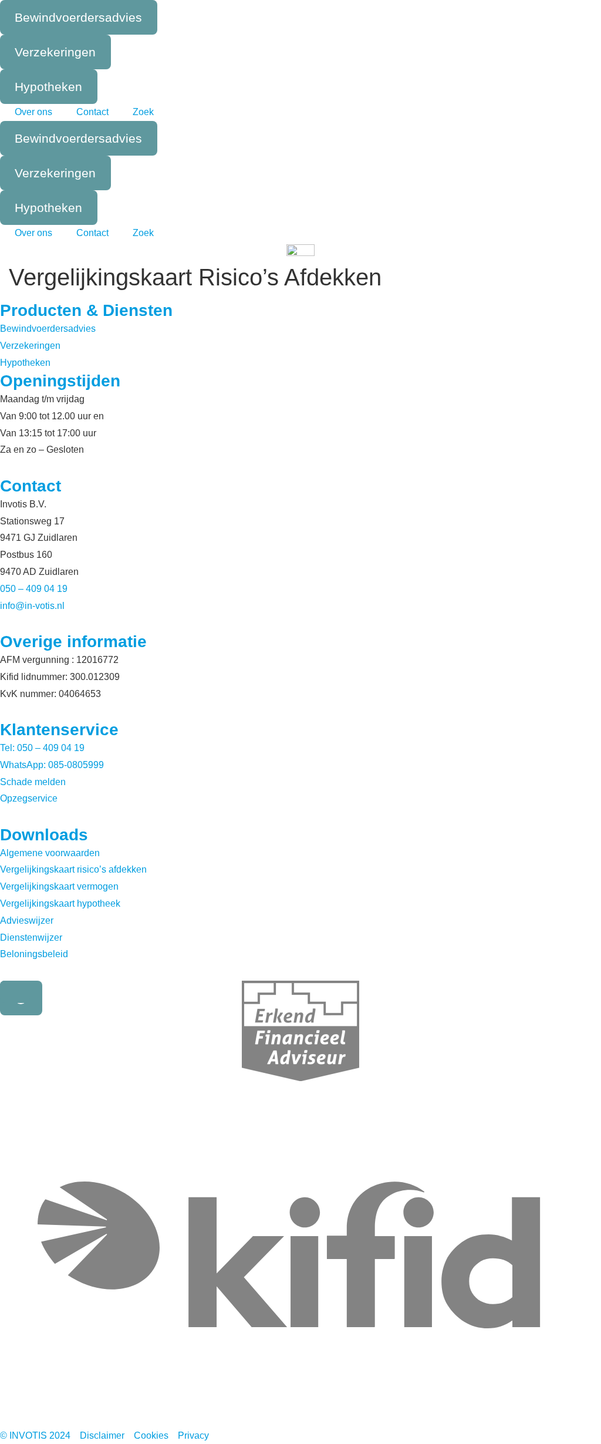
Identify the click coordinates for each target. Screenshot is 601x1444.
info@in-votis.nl (32, 606)
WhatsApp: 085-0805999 (52, 765)
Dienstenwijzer (31, 938)
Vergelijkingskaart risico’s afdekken (73, 869)
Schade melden (33, 782)
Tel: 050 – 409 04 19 (42, 748)
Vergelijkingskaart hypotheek (60, 903)
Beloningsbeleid (34, 954)
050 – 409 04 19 (33, 589)
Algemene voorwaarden (50, 853)
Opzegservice (29, 798)
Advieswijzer (26, 920)
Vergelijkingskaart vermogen (59, 886)
